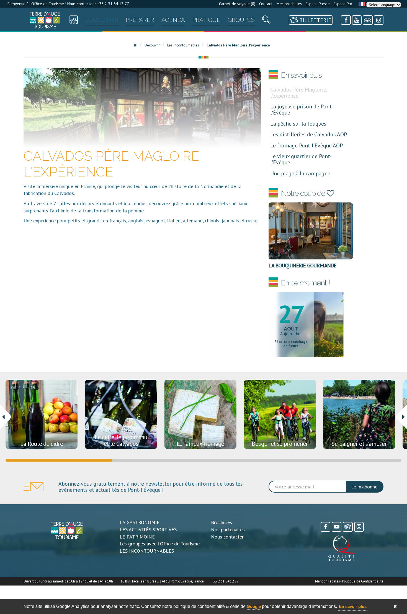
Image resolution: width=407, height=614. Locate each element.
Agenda (173, 20)
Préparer (140, 20)
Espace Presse (318, 3)
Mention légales (327, 581)
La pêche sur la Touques (298, 123)
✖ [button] (395, 606)
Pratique (206, 20)
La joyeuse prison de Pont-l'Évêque (301, 109)
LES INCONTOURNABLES (147, 551)
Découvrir (101, 20)
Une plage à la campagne (300, 173)
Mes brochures (289, 3)
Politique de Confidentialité (362, 581)
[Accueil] (45, 20)
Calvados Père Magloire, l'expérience (298, 92)
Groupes (241, 20)
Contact (266, 3)
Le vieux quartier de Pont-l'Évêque (301, 159)
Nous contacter (227, 537)
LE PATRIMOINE (137, 537)
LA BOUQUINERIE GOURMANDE (303, 265)
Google (254, 606)
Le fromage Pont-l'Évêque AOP (306, 145)
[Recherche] (266, 21)
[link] (45, 20)
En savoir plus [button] (353, 606)
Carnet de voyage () (237, 3)
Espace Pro (343, 3)
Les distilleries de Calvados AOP (308, 134)
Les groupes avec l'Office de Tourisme (160, 543)
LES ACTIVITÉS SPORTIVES (148, 529)
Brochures (221, 522)
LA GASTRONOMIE (139, 522)
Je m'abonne (364, 486)
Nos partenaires (228, 529)
